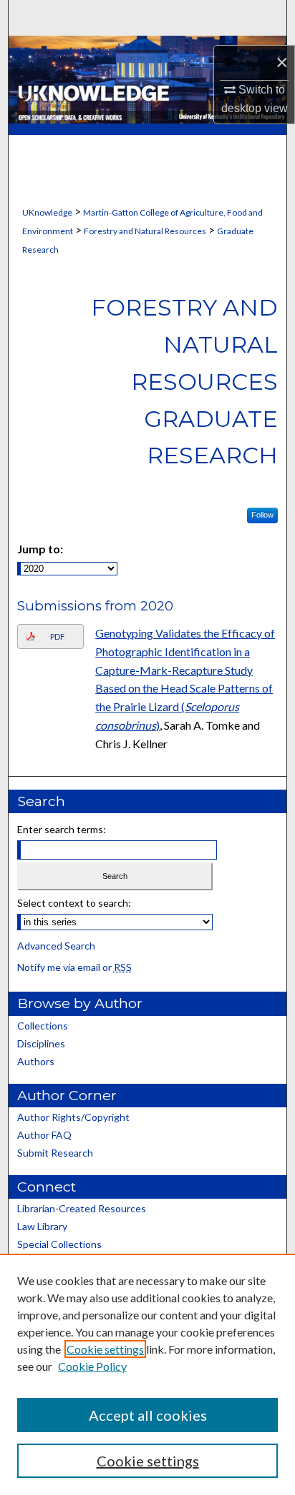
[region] (147, 1374)
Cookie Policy (92, 1366)
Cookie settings (105, 1349)
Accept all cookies (148, 1415)
